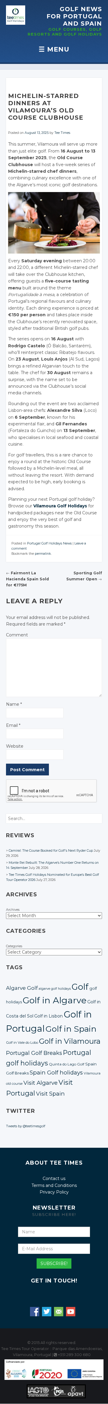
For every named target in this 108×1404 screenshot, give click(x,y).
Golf (80, 987)
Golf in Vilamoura (69, 1041)
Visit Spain (50, 1093)
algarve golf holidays (55, 989)
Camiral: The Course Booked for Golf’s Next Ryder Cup (51, 851)
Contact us (54, 1178)
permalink (43, 554)
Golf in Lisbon (48, 1016)
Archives (13, 910)
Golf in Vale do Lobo (22, 1042)
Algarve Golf (22, 988)
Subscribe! (54, 1263)
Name (14, 704)
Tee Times (62, 133)
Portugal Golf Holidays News (49, 543)
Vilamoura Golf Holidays (60, 506)
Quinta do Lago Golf (66, 1064)
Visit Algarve (40, 1082)
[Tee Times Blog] (15, 15)
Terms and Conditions (54, 1185)
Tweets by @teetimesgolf (25, 1126)
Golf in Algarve (54, 1000)
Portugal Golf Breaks (34, 1052)
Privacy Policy (54, 1192)
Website (14, 746)
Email (13, 725)
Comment (17, 635)
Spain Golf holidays (56, 1072)
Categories (14, 946)
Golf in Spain (71, 1029)
